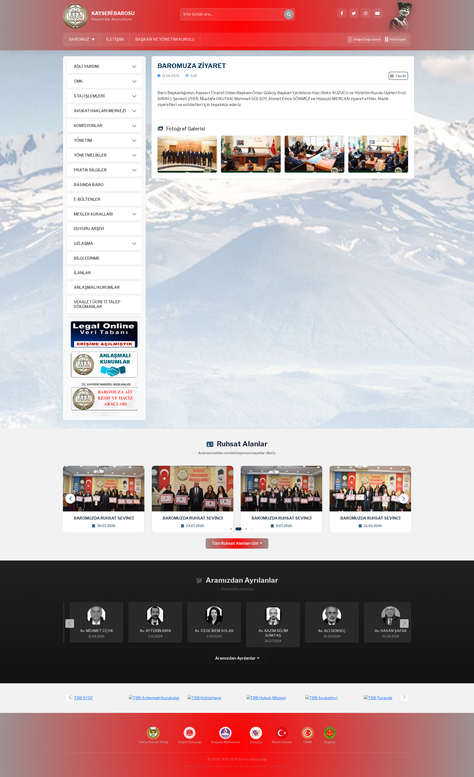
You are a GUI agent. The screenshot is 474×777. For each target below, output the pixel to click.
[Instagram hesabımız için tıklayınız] (366, 13)
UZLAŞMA (83, 243)
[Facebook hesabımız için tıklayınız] (342, 13)
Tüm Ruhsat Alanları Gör (235, 543)
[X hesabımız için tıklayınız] (354, 13)
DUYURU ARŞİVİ (89, 228)
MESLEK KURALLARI (93, 214)
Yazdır (401, 76)
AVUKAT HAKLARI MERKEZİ (100, 110)
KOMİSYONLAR (88, 125)
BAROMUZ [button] (79, 39)
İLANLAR (82, 273)
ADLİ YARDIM (86, 66)
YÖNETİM (83, 140)
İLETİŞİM (115, 39)
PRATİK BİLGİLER (90, 170)
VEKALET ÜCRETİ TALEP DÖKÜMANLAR (97, 304)
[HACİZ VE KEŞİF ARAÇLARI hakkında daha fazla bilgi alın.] (104, 398)
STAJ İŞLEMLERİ (89, 96)
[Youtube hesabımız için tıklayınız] (377, 13)
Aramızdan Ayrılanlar (236, 658)
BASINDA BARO (88, 184)
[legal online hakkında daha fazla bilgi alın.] (104, 334)
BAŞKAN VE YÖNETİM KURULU (164, 39)
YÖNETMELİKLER (90, 155)
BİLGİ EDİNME (87, 258)
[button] (404, 499)
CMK (78, 81)
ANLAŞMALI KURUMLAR (97, 287)
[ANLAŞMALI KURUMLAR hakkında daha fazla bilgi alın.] (104, 364)
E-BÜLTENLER (87, 199)
